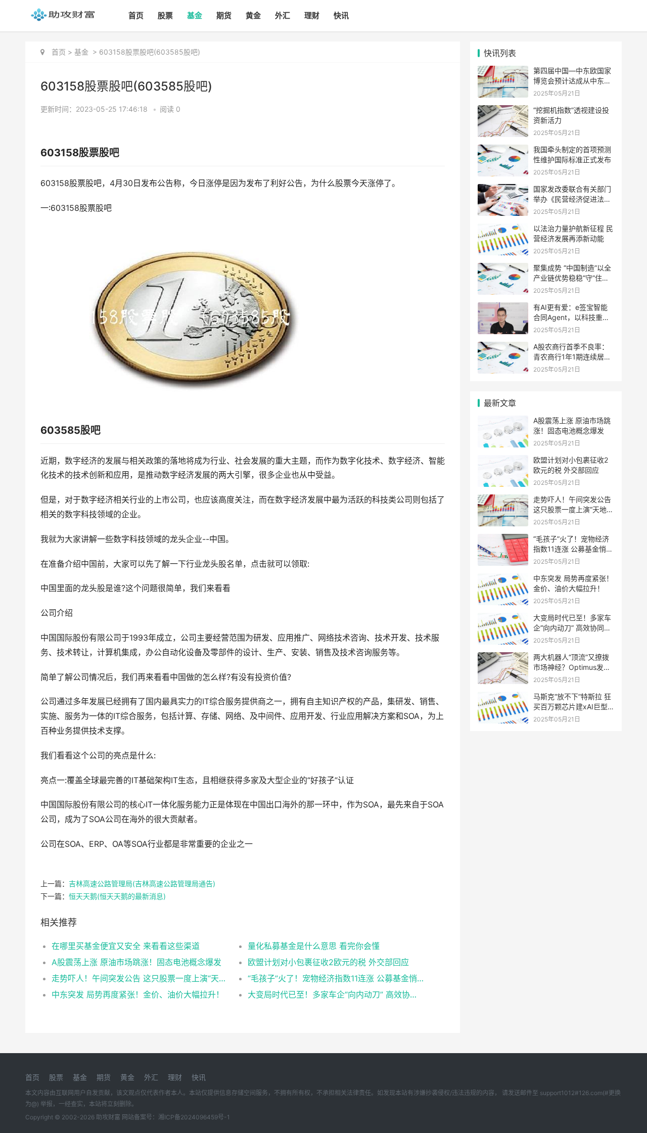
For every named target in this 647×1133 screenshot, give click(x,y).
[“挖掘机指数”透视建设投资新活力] (503, 111)
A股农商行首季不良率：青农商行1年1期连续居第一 (572, 356)
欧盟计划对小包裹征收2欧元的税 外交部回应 (328, 962)
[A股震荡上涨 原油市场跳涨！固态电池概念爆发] (503, 422)
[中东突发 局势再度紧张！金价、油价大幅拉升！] (503, 579)
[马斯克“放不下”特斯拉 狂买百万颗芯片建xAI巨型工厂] (503, 698)
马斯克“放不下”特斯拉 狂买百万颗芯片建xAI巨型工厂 (572, 706)
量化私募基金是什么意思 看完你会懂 (314, 946)
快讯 (341, 15)
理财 (311, 15)
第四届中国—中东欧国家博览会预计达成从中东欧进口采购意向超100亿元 (572, 80)
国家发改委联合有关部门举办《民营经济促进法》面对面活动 (572, 199)
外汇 (282, 15)
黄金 (253, 15)
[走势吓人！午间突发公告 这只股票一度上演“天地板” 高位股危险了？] (503, 500)
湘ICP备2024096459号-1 (194, 1117)
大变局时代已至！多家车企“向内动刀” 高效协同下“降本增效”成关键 (336, 994)
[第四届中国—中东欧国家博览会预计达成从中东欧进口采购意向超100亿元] (503, 72)
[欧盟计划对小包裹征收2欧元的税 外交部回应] (503, 461)
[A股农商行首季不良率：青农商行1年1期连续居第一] (503, 348)
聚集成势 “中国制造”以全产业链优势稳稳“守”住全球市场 (572, 277)
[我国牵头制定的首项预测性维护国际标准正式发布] (503, 151)
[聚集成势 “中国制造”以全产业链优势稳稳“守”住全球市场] (503, 269)
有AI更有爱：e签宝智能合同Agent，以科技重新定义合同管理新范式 (571, 317)
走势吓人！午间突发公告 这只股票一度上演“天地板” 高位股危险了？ (140, 978)
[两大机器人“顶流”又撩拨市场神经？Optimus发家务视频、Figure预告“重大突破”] (503, 658)
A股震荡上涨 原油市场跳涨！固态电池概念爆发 (136, 962)
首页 (136, 15)
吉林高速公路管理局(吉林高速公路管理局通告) (142, 883)
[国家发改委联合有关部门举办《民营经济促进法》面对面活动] (503, 190)
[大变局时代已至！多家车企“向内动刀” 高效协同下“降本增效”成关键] (503, 619)
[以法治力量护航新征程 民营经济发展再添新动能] (503, 229)
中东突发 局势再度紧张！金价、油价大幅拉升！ (138, 994)
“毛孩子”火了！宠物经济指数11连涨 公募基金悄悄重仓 (336, 978)
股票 (165, 15)
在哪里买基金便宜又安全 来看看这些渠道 (126, 946)
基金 (194, 15)
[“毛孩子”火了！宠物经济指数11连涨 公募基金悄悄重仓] (503, 540)
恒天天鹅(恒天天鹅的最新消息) (117, 896)
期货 (224, 15)
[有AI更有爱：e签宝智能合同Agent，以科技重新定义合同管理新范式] (503, 308)
